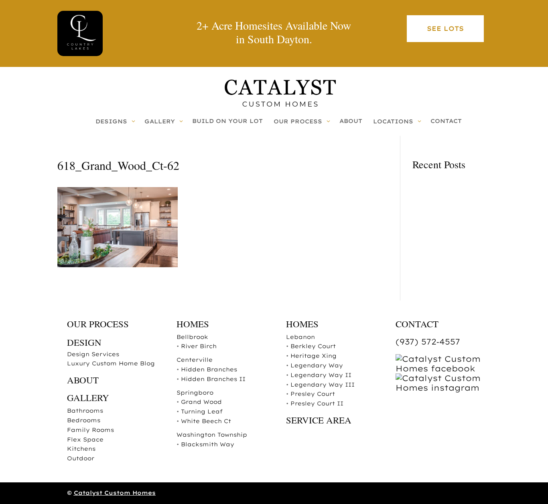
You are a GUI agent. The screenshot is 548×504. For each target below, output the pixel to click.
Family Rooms (90, 429)
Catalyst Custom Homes (115, 492)
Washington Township (212, 434)
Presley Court (312, 393)
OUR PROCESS (98, 324)
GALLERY (88, 397)
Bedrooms (83, 420)
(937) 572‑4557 (428, 342)
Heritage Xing (313, 355)
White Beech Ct (206, 421)
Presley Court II (316, 403)
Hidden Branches (209, 369)
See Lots (445, 28)
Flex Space (85, 439)
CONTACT (417, 324)
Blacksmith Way (207, 444)
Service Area (318, 420)
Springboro (195, 392)
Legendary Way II (320, 375)
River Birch (199, 346)
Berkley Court (313, 346)
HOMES (193, 324)
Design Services (93, 354)
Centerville (195, 359)
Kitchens (81, 448)
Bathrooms (85, 410)
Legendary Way (316, 365)
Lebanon (300, 337)
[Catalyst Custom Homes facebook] (444, 368)
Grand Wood (201, 401)
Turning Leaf (202, 411)
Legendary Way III (322, 384)
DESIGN (84, 342)
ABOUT (83, 380)
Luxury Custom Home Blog (111, 363)
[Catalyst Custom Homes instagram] (444, 388)
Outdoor (80, 458)
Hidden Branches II (213, 379)
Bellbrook (192, 337)
